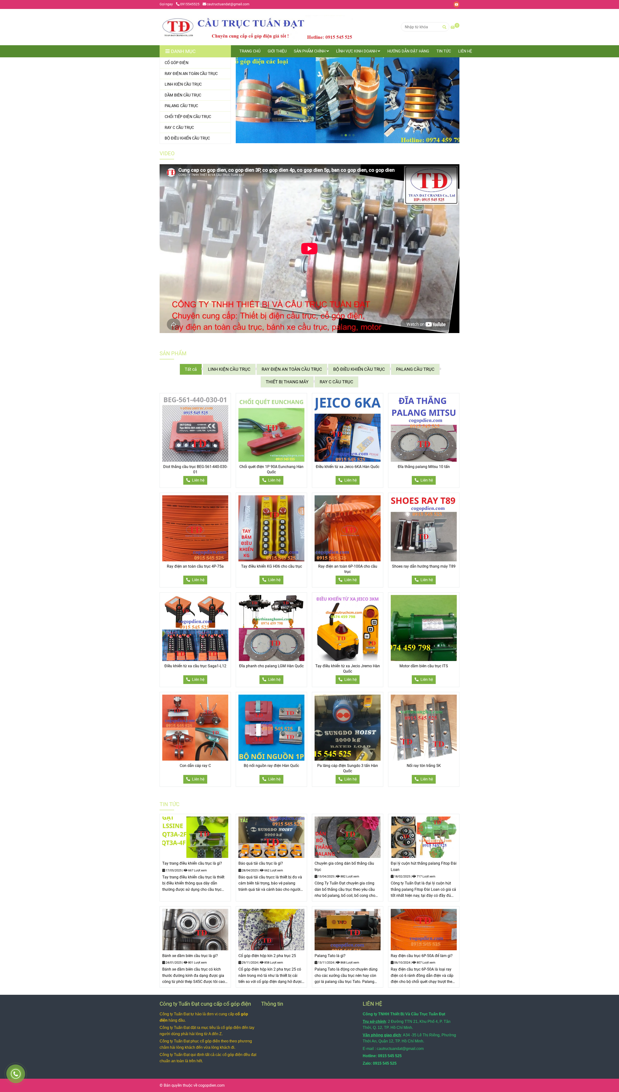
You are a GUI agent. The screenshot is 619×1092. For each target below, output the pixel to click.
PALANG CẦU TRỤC (415, 369)
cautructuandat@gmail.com (228, 4)
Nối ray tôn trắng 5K (424, 765)
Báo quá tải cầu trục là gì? (260, 863)
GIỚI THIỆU (277, 51)
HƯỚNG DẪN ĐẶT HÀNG (408, 51)
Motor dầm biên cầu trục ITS (423, 666)
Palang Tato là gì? (330, 955)
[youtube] (458, 4)
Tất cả (191, 369)
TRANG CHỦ (249, 51)
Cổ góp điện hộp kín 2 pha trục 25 (267, 955)
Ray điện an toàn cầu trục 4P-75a (195, 566)
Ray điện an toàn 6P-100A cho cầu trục (347, 569)
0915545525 (189, 4)
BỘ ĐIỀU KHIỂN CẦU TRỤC (359, 369)
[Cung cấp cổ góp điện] (195, 429)
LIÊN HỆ (465, 51)
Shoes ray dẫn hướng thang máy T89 (424, 566)
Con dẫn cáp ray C (195, 765)
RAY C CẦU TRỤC (336, 381)
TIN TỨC (443, 51)
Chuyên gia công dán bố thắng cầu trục (344, 866)
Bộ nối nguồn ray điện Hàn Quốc (271, 765)
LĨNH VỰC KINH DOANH (357, 51)
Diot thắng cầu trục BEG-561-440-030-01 (195, 469)
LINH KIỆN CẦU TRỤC (229, 369)
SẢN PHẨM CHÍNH (310, 51)
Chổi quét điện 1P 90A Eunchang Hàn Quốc (271, 469)
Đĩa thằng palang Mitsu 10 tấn (424, 466)
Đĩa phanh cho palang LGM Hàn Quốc (271, 666)
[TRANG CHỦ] (256, 27)
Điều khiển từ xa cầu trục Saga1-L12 (195, 666)
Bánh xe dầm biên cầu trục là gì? (190, 955)
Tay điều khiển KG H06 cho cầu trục (271, 566)
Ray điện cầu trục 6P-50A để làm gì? (422, 955)
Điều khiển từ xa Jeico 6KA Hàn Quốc (347, 466)
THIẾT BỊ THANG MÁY (287, 381)
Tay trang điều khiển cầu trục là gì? (192, 863)
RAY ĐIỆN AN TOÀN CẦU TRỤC (292, 369)
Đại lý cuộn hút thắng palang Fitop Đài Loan (424, 866)
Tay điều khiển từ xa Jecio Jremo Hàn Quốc (347, 669)
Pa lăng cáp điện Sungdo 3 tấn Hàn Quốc (347, 768)
